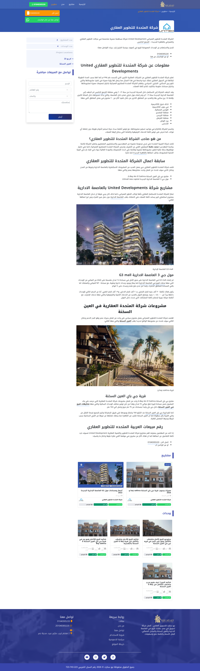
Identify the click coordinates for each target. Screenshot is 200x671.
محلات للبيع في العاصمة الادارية (152, 283)
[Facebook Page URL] (113, 657)
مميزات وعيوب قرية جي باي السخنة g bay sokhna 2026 (150, 491)
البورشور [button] (137, 504)
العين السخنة (125, 321)
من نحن (121, 626)
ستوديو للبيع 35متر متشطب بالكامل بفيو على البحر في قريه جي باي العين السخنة (157, 541)
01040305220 (39, 4)
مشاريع (71, 4)
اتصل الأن (44, 13)
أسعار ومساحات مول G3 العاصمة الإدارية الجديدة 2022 (101, 491)
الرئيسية (82, 4)
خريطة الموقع (118, 644)
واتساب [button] (167, 504)
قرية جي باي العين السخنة (156, 412)
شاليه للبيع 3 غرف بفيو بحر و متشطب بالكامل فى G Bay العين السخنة (158, 584)
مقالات (121, 621)
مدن (62, 4)
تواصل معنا (119, 630)
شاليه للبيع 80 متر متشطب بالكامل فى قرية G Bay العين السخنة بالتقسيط (126, 541)
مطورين (54, 4)
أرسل (60, 117)
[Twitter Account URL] (104, 657)
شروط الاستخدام (117, 635)
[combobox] (68, 90)
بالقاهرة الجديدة (140, 153)
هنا (151, 56)
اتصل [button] (152, 504)
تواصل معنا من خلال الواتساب (48, 19)
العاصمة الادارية (117, 197)
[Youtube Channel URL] (87, 657)
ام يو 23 (118, 495)
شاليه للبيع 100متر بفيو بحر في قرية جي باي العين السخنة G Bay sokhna (92, 541)
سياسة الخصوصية (116, 639)
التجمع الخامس (143, 42)
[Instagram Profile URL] (95, 657)
